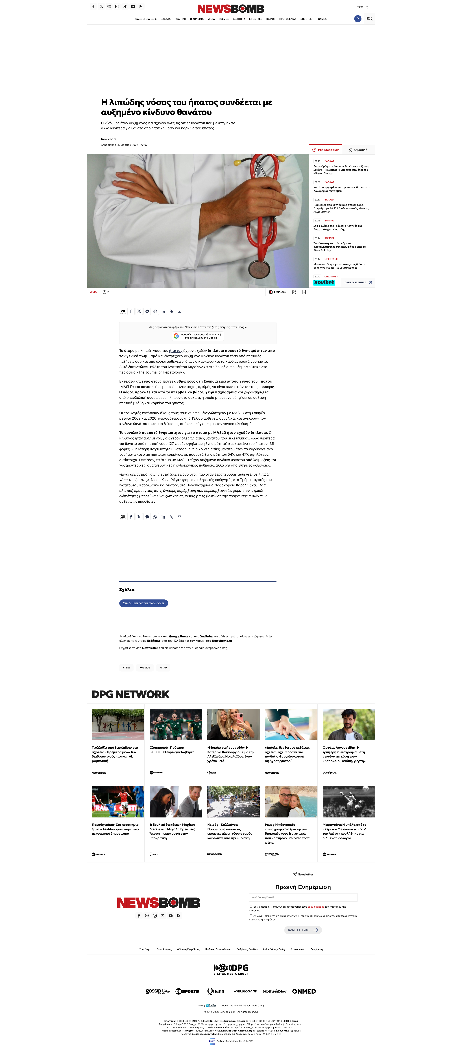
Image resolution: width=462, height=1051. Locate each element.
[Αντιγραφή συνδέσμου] (294, 292)
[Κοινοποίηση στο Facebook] (131, 311)
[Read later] (304, 292)
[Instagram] (117, 6)
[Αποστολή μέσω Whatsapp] (155, 311)
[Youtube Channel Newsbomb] (133, 6)
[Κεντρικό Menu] (369, 18)
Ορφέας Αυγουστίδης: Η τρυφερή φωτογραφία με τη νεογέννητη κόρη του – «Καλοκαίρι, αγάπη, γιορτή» (344, 754)
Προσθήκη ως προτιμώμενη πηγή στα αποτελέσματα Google (201, 336)
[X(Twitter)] (101, 6)
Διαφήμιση (317, 949)
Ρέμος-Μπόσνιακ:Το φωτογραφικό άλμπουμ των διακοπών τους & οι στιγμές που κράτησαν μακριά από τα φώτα (287, 834)
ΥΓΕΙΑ (211, 19)
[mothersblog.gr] (275, 991)
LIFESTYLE (255, 19)
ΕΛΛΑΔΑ (166, 19)
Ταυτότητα (145, 949)
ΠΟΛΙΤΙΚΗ (180, 19)
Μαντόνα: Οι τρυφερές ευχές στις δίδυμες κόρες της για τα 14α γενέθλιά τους (339, 265)
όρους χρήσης (316, 906)
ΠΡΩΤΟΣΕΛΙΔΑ (287, 19)
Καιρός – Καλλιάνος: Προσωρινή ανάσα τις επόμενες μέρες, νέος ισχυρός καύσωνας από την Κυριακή (229, 831)
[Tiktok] (125, 6)
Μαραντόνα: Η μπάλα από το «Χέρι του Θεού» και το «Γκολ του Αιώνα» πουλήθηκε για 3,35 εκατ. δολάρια (345, 831)
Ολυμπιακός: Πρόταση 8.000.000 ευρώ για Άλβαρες (172, 749)
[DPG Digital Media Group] (231, 969)
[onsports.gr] (187, 991)
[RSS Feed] (141, 6)
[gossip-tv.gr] (158, 991)
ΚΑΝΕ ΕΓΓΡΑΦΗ (299, 930)
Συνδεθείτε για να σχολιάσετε (143, 603)
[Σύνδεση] (358, 18)
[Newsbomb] (158, 903)
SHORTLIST (307, 19)
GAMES (322, 19)
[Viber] (109, 6)
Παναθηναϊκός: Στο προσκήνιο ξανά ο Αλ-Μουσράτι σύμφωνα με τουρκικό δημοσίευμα (115, 829)
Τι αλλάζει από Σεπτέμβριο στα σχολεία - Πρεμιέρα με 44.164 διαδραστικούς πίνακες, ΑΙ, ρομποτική (341, 208)
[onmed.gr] (304, 991)
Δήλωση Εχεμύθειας (188, 949)
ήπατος (175, 350)
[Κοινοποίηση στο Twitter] (139, 311)
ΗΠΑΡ (163, 667)
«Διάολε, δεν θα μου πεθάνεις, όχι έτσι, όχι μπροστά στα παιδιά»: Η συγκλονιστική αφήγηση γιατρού (287, 754)
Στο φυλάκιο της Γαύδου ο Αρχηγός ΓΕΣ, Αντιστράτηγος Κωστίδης (338, 227)
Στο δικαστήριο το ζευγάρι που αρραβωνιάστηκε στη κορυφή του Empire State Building (339, 246)
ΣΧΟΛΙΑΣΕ (280, 292)
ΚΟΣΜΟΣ (224, 19)
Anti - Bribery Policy (274, 949)
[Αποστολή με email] (179, 311)
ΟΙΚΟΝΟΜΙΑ (197, 19)
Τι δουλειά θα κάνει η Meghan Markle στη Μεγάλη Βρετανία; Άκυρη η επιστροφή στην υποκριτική (172, 831)
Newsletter (150, 648)
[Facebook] (93, 6)
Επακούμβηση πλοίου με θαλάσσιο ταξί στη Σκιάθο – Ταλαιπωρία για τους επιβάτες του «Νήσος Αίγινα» (341, 170)
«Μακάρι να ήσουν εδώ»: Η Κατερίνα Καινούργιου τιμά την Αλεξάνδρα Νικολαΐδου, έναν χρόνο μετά (230, 754)
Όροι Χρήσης (164, 949)
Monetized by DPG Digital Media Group (243, 1005)
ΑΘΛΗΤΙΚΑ (239, 19)
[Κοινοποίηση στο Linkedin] (163, 311)
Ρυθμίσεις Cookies (247, 949)
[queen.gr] (216, 991)
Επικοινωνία (298, 949)
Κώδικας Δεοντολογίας (218, 949)
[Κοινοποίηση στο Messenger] (147, 311)
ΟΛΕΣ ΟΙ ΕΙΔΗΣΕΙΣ (146, 19)
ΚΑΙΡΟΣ (270, 19)
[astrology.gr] (245, 991)
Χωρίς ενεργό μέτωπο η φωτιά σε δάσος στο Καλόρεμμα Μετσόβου (341, 189)
